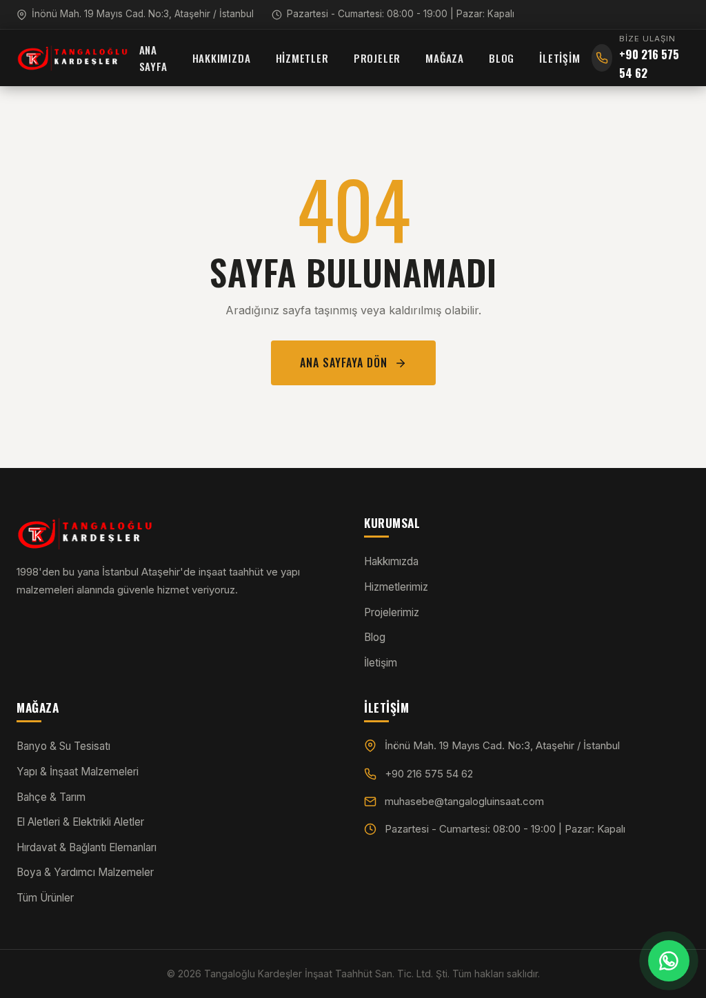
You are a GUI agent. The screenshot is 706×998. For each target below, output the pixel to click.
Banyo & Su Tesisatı (63, 746)
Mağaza (444, 57)
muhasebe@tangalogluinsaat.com (464, 801)
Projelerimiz (391, 612)
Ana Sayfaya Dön (343, 362)
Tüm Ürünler (45, 897)
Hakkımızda (221, 57)
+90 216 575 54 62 (429, 773)
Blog (501, 57)
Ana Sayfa (153, 58)
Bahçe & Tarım (51, 797)
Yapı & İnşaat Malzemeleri (78, 771)
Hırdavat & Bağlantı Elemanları (87, 847)
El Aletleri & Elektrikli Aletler (80, 821)
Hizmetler (302, 57)
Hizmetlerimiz (396, 586)
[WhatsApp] (668, 960)
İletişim (559, 57)
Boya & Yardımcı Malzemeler (85, 872)
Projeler (377, 57)
